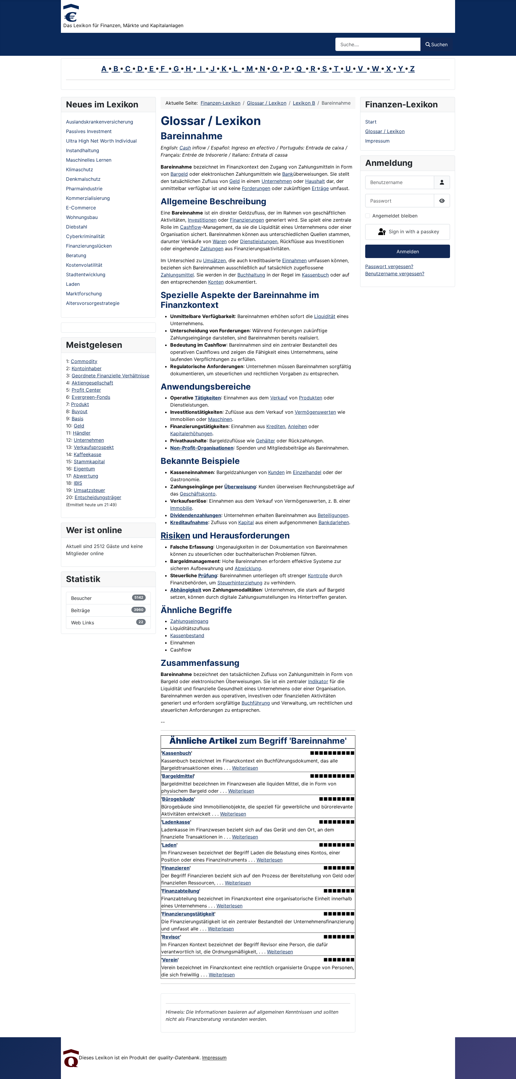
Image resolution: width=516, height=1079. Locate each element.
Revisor (171, 937)
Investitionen (202, 220)
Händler (81, 433)
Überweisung (240, 487)
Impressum (377, 141)
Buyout (79, 411)
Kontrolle (318, 575)
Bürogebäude (178, 799)
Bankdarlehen (334, 522)
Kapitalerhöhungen (191, 433)
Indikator (318, 681)
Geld (79, 426)
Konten (216, 282)
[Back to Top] (505, 1068)
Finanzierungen (247, 220)
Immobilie (181, 508)
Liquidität (324, 316)
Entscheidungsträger (98, 497)
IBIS (78, 483)
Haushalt (315, 181)
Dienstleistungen (258, 241)
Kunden (276, 472)
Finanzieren (176, 868)
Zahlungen (211, 248)
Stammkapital (89, 461)
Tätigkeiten (208, 398)
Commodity (84, 361)
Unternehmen (89, 440)
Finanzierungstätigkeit (188, 914)
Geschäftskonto (198, 494)
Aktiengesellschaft (92, 383)
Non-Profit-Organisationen (202, 448)
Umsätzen (214, 260)
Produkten (310, 398)
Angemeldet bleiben (394, 216)
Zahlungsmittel (177, 275)
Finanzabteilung (180, 891)
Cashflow (190, 227)
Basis (77, 419)
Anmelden (408, 251)
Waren (220, 241)
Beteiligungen (333, 515)
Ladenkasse (176, 822)
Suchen (439, 44)
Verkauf (279, 398)
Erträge (320, 188)
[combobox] (378, 44)
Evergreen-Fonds (91, 397)
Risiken (175, 535)
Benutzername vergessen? (394, 274)
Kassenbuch (315, 275)
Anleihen (297, 426)
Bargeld (179, 174)
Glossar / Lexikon (385, 131)
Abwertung (85, 476)
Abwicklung (248, 568)
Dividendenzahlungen (195, 515)
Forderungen (256, 188)
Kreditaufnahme (189, 522)
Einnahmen (294, 260)
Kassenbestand (187, 635)
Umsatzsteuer (89, 490)
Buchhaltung (251, 275)
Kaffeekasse (87, 454)
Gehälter (265, 441)
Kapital (246, 522)
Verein (170, 960)
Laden (169, 845)
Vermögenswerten (315, 412)
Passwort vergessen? (389, 266)
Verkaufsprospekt (94, 447)
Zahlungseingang (189, 621)
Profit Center (86, 390)
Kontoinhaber (87, 368)
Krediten (275, 426)
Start (371, 122)
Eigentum (84, 469)
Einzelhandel (307, 472)
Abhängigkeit (185, 590)
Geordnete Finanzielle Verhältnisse (110, 376)
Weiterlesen (245, 768)
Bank (287, 174)
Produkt (80, 404)
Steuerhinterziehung (239, 583)
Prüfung (207, 575)
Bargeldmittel (178, 776)
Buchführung (256, 703)
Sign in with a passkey (413, 231)
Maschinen (220, 419)
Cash (185, 148)
